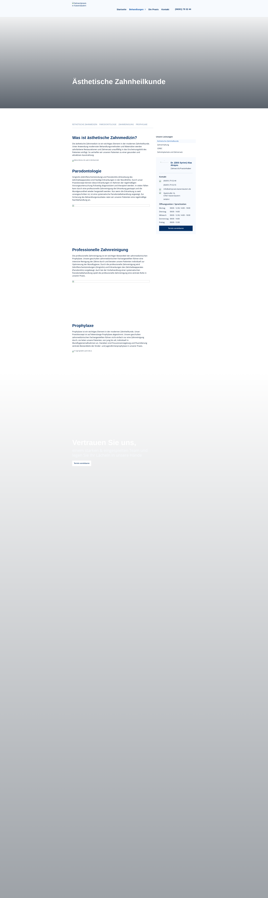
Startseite (121, 10)
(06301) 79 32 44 (183, 9)
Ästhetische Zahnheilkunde (168, 141)
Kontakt (165, 10)
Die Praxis (153, 10)
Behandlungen (136, 10)
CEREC (159, 148)
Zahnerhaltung (163, 145)
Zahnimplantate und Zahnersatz (170, 152)
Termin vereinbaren (176, 228)
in (195, 10)
